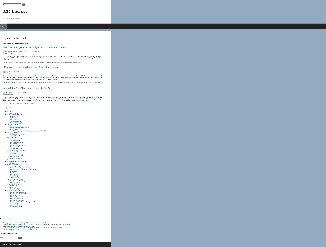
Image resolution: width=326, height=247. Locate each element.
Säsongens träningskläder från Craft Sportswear (30, 67)
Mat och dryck (15, 158)
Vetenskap (10, 187)
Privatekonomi (15, 129)
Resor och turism (20, 62)
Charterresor (14, 166)
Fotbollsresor (60, 62)
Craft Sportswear (79, 82)
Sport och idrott (32, 62)
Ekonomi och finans (17, 126)
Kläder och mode (17, 82)
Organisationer (15, 148)
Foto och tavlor (15, 195)
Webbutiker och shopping (65, 82)
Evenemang (14, 135)
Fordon (12, 144)
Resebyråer (14, 173)
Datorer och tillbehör (17, 192)
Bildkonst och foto (16, 134)
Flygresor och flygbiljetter (19, 168)
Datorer (9, 111)
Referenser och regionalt (15, 161)
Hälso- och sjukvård (13, 114)
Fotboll (5, 62)
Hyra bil (13, 171)
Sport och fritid (39, 82)
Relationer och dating (17, 181)
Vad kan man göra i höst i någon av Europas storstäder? (35, 47)
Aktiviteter (14, 153)
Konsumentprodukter (17, 145)
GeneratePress (16, 244)
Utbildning (14, 182)
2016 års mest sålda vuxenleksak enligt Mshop (19, 226)
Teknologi (13, 189)
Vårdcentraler (15, 121)
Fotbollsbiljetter (50, 62)
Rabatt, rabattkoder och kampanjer (22, 202)
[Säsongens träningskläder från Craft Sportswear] (9, 73)
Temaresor (41, 62)
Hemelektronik (15, 198)
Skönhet (13, 119)
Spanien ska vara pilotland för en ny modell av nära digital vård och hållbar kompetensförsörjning (37, 224)
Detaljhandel (14, 140)
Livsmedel (14, 147)
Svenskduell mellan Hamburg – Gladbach (26, 88)
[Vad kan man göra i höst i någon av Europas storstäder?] (8, 53)
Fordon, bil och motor (17, 194)
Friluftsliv (6, 82)
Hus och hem (11, 124)
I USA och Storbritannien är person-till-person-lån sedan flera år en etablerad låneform (33, 227)
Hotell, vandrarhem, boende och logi (22, 169)
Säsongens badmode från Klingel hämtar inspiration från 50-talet (25, 223)
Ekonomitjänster (15, 142)
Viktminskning (15, 123)
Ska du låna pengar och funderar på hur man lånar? (27, 131)
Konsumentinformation (18, 127)
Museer (12, 163)
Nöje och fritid (28, 82)
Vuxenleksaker (15, 206)
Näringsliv (10, 137)
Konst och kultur (12, 132)
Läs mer (6, 59)
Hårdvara (13, 113)
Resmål (11, 62)
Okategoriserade (12, 160)
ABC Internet (15, 11)
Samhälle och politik (14, 179)
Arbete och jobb (15, 139)
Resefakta (13, 174)
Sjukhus (13, 118)
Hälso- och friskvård (17, 197)
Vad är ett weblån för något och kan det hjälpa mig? (20, 229)
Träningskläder (90, 82)
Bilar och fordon (15, 155)
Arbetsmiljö (14, 116)
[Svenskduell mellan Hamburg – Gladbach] (8, 94)
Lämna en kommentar (72, 62)
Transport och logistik (17, 150)
